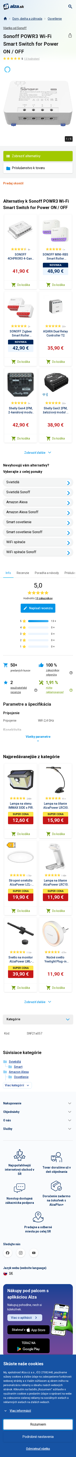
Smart (18, 1066)
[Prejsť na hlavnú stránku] (13, 6)
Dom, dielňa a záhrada (27, 18)
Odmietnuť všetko (38, 1448)
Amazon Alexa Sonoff (22, 512)
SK (11, 1273)
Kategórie (13, 1019)
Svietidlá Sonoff (18, 492)
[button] (38, 1103)
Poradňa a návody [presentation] (47, 573)
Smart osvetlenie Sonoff (24, 532)
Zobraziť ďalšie (34, 452)
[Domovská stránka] (5, 18)
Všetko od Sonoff (15, 28)
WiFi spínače (15, 542)
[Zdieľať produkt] (70, 35)
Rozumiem (38, 1424)
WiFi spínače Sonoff (21, 552)
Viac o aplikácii (21, 1317)
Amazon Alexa (16, 502)
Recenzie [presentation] (23, 573)
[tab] (8, 573)
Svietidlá (12, 482)
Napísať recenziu (41, 608)
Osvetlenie (55, 18)
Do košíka (23, 285)
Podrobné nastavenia (38, 1437)
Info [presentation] (8, 573)
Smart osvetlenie (18, 522)
